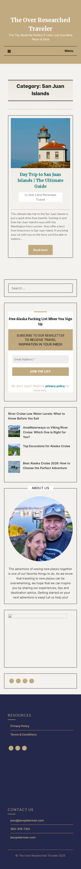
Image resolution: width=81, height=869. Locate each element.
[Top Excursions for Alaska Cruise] (14, 454)
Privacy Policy (19, 726)
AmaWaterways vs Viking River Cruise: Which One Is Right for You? (45, 432)
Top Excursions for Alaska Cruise (46, 446)
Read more (40, 250)
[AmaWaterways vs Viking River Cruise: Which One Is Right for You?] (14, 436)
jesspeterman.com (23, 837)
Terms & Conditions (23, 734)
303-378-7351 (20, 828)
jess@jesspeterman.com (27, 820)
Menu (69, 51)
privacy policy (55, 386)
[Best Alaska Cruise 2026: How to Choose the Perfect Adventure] (14, 472)
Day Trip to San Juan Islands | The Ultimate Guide (40, 180)
